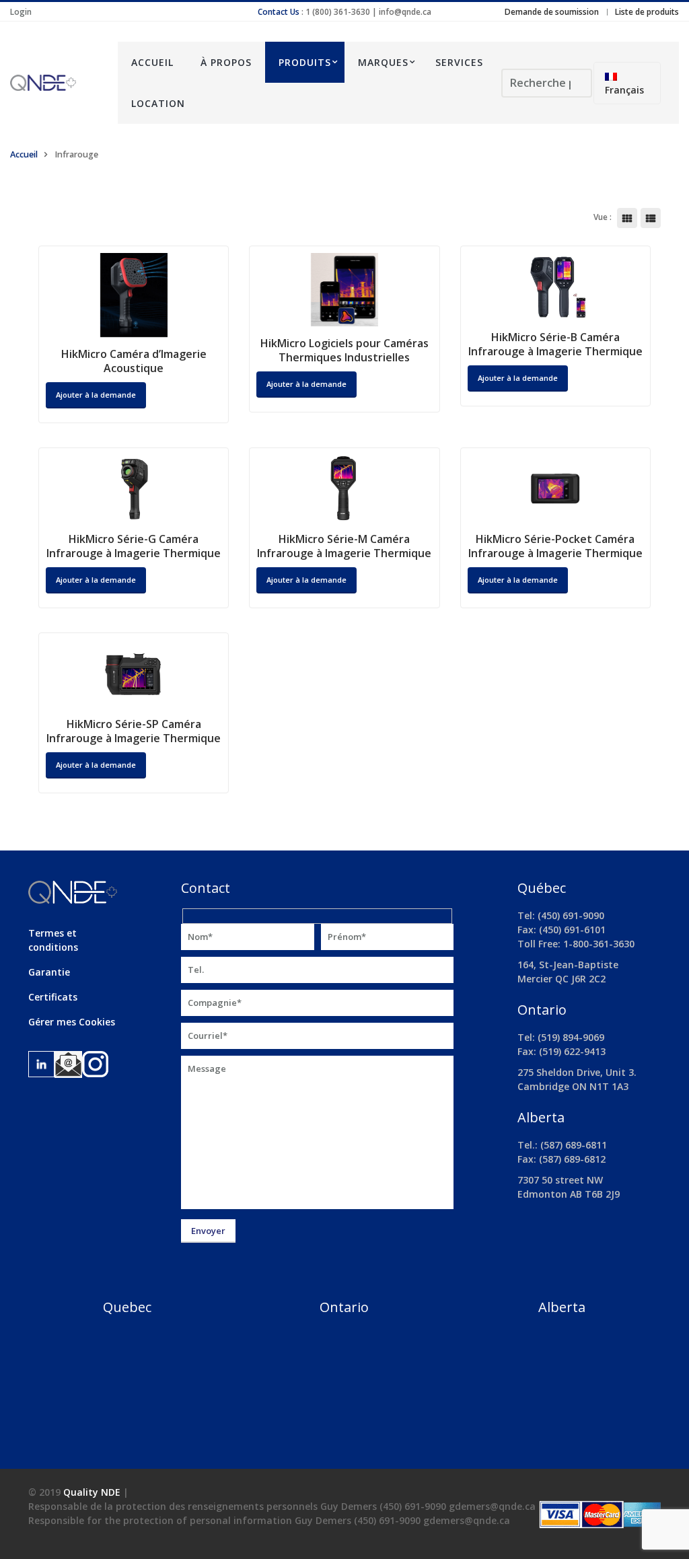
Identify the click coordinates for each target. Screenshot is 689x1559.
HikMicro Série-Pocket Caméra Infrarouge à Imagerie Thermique (555, 546)
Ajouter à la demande (306, 384)
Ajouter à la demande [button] (96, 395)
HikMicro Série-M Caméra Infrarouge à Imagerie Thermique (344, 546)
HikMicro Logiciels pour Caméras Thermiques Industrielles (344, 350)
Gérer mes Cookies (71, 1021)
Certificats (52, 996)
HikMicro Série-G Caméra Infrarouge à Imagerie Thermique (133, 546)
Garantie (49, 972)
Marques (383, 62)
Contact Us (278, 11)
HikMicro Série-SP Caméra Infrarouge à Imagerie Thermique (133, 731)
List (651, 218)
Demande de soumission (552, 11)
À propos (226, 62)
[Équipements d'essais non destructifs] (54, 83)
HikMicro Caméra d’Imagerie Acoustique (134, 361)
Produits (305, 62)
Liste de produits (647, 11)
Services (459, 62)
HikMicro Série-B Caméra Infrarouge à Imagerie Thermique (555, 344)
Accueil (152, 62)
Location (158, 103)
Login (21, 11)
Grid (627, 218)
